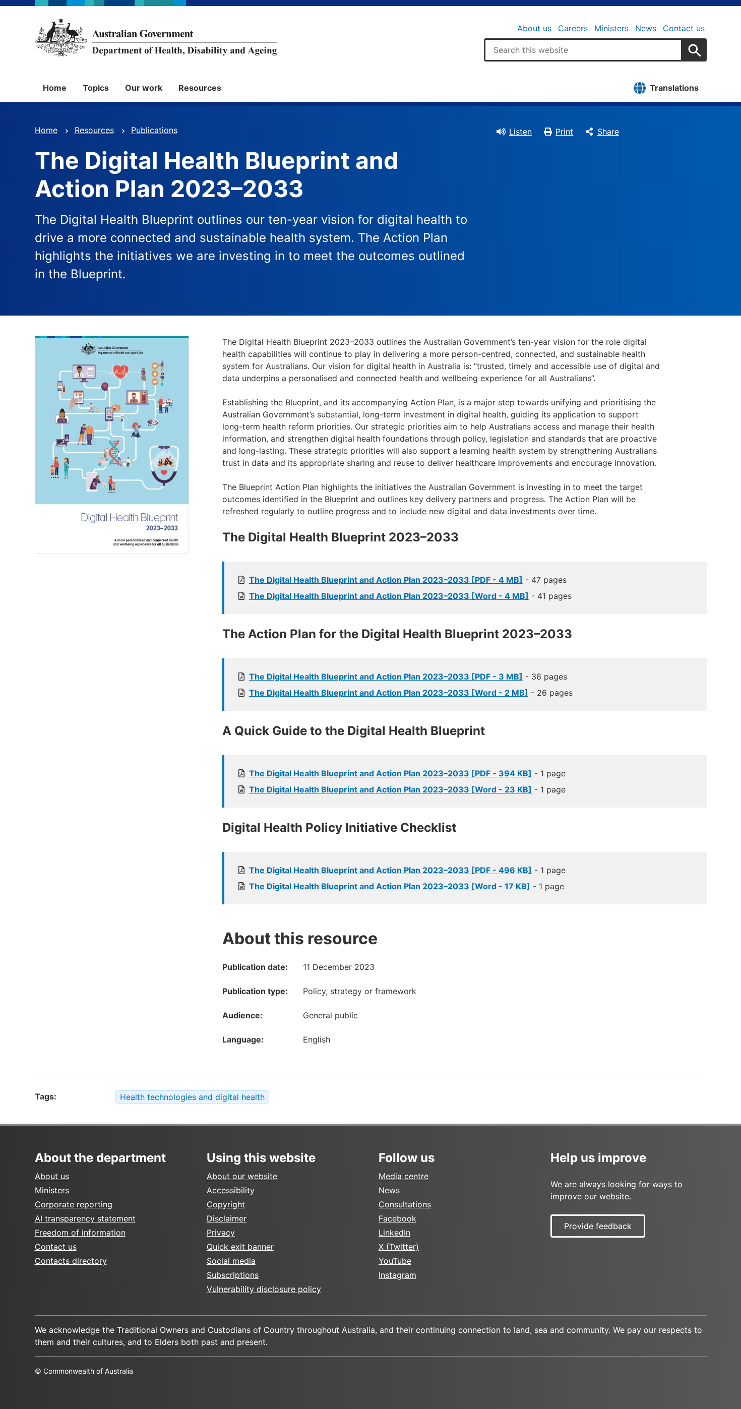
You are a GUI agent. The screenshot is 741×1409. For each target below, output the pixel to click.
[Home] (156, 37)
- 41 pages (410, 596)
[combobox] (583, 50)
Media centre (403, 1176)
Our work (143, 88)
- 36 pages (408, 676)
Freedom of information (80, 1233)
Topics (96, 88)
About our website (242, 1176)
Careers (573, 28)
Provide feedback (598, 1226)
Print (564, 132)
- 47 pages (408, 580)
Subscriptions (233, 1275)
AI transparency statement (85, 1218)
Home (55, 88)
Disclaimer (226, 1218)
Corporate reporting (73, 1204)
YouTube (395, 1261)
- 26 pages (411, 693)
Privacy (221, 1233)
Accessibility (231, 1190)
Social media (231, 1261)
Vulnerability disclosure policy (264, 1289)
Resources (199, 88)
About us (534, 28)
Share (608, 132)
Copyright (226, 1204)
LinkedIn (394, 1233)
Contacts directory (71, 1261)
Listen (520, 132)
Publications (154, 130)
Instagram (397, 1275)
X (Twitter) (399, 1247)
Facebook (397, 1218)
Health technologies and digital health (192, 1097)
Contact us (684, 28)
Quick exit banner (240, 1247)
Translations (674, 88)
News (645, 28)
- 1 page (407, 773)
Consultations (405, 1204)
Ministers (611, 28)
